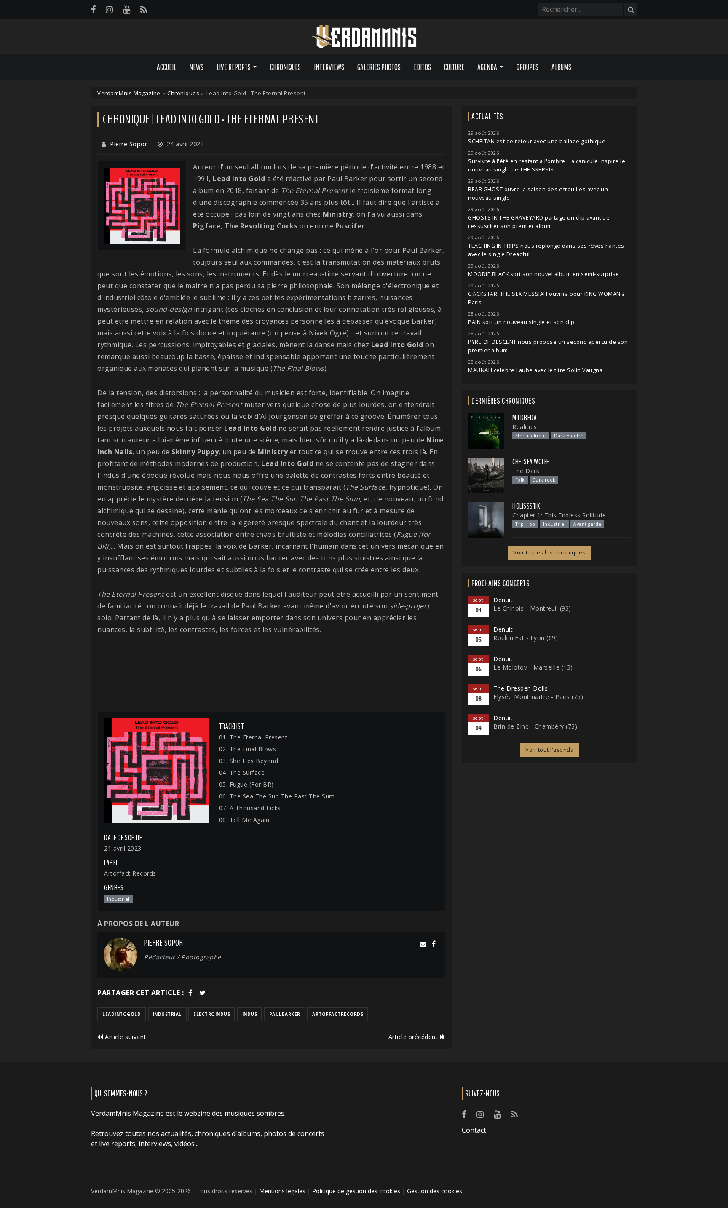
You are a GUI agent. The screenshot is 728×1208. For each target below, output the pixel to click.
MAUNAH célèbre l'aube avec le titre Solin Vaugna (535, 370)
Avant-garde (587, 524)
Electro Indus (531, 436)
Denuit (503, 600)
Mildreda (524, 417)
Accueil (166, 67)
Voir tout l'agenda (549, 749)
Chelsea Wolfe (530, 462)
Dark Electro (568, 436)
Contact (474, 1130)
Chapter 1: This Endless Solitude (559, 515)
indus (249, 1014)
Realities (524, 427)
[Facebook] (93, 9)
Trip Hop (525, 524)
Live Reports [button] (234, 67)
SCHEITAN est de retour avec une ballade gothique (536, 141)
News (196, 67)
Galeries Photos (379, 67)
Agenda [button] (487, 67)
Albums (561, 67)
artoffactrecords (337, 1014)
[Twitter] (202, 992)
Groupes (527, 67)
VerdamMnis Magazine (129, 93)
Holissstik (526, 506)
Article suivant (124, 1037)
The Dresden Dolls (520, 688)
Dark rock (544, 480)
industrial (167, 1014)
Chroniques (285, 67)
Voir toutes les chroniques (549, 552)
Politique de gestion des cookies (356, 1191)
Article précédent (414, 1037)
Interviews (329, 67)
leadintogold (121, 1014)
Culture (454, 67)
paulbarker (284, 1014)
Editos (422, 67)
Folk (520, 480)
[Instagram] (109, 9)
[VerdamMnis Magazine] (364, 37)
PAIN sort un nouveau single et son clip (521, 322)
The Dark (525, 471)
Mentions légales (282, 1191)
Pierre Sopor (128, 144)
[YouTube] (126, 9)
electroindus (211, 1014)
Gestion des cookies (434, 1191)
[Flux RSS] (143, 9)
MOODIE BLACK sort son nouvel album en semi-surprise (543, 274)
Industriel (554, 524)
